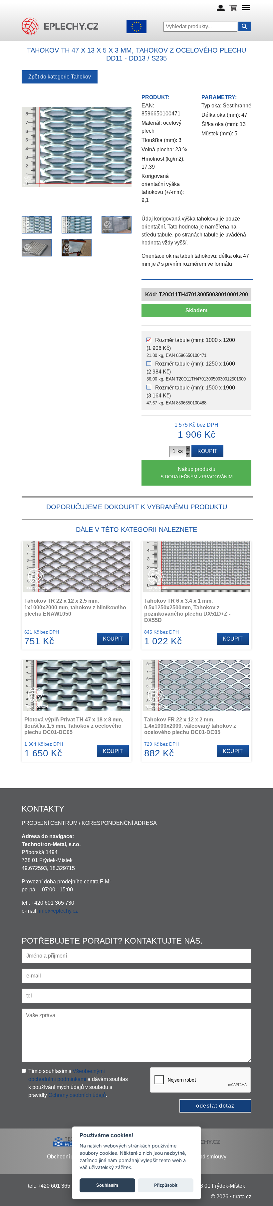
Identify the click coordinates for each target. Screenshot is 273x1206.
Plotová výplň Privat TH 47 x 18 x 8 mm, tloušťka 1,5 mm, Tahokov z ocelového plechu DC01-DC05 (73, 726)
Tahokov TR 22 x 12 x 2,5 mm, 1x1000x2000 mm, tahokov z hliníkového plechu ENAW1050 (75, 607)
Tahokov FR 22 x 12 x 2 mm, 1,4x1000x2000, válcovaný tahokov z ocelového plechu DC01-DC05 (190, 726)
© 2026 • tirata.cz (231, 1196)
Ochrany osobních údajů (77, 1095)
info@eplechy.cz (58, 911)
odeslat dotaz (215, 1106)
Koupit (207, 451)
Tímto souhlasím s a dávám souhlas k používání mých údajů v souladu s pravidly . (78, 1083)
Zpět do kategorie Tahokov (59, 76)
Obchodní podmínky (70, 1156)
